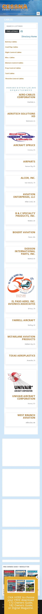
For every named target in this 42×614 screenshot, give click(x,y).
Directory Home (29, 36)
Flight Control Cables (13, 52)
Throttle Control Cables (14, 79)
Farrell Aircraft (23, 320)
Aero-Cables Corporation (26, 96)
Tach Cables (9, 73)
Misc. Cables (10, 57)
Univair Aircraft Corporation (23, 397)
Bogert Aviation (24, 232)
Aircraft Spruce (24, 145)
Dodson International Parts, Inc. (25, 251)
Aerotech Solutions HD (21, 115)
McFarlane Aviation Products (21, 338)
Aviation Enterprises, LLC (24, 195)
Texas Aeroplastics (22, 355)
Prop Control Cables (13, 68)
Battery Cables (11, 42)
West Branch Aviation (26, 416)
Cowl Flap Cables (11, 47)
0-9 (9, 88)
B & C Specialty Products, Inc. (25, 214)
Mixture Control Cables (14, 63)
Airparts (29, 161)
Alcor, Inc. (28, 177)
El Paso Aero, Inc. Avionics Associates (21, 302)
